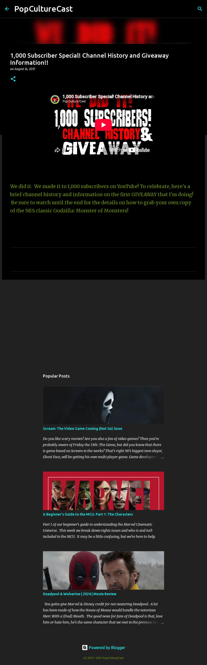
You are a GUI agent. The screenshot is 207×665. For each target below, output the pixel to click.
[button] (13, 79)
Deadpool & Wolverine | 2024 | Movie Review (79, 594)
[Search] (80, 9)
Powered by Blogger (106, 647)
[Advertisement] (103, 322)
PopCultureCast (43, 8)
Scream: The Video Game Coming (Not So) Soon (82, 429)
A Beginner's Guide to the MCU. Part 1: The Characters (88, 514)
